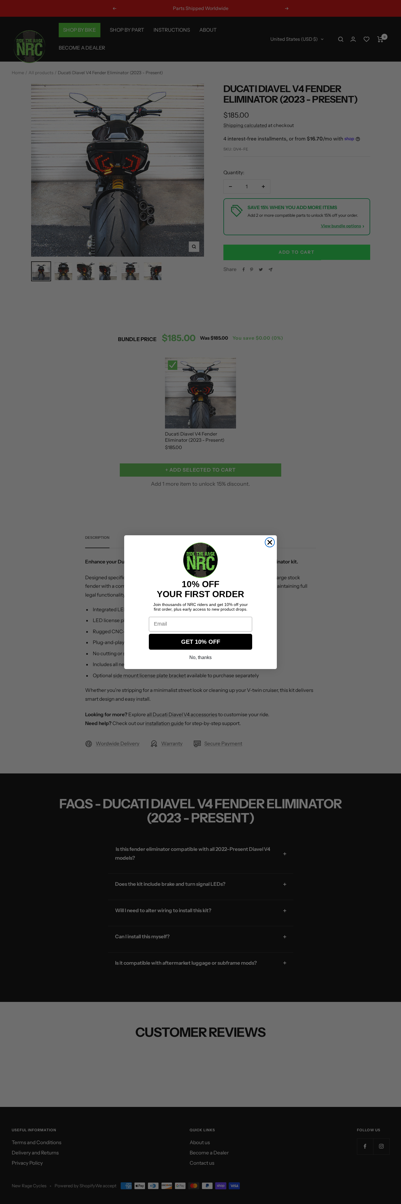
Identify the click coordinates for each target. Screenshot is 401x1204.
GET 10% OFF (200, 642)
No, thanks (200, 657)
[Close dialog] (269, 542)
